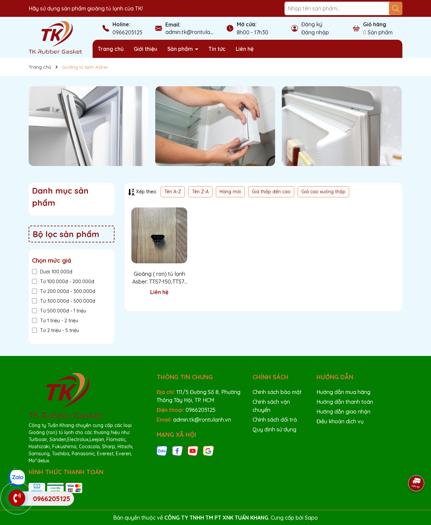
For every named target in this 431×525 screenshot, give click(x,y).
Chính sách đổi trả (275, 419)
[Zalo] (162, 451)
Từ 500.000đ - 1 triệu (63, 311)
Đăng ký (311, 24)
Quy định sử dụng (274, 429)
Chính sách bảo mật (277, 392)
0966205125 (127, 32)
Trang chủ (111, 48)
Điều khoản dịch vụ (340, 421)
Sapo (311, 517)
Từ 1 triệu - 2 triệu (59, 321)
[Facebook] (177, 451)
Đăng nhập (315, 32)
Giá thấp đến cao (271, 192)
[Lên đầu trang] (416, 464)
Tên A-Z (172, 192)
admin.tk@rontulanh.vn (194, 32)
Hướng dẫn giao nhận (343, 411)
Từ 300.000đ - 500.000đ (67, 301)
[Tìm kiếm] (395, 8)
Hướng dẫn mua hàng (343, 392)
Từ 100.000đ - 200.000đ (67, 281)
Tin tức (217, 48)
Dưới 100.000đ (56, 272)
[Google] (208, 451)
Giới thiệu (145, 48)
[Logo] (55, 37)
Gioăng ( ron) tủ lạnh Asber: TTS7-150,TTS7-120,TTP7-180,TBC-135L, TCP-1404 (159, 277)
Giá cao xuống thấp (323, 192)
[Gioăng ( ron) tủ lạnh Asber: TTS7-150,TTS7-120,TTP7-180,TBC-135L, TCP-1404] (159, 235)
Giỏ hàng (374, 24)
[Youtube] (193, 451)
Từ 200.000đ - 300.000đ (67, 291)
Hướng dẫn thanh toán (345, 401)
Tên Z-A (200, 192)
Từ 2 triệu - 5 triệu (59, 330)
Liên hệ (245, 48)
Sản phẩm (180, 48)
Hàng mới (230, 192)
